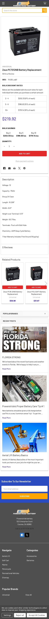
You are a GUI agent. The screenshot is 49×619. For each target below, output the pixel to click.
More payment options (25, 161)
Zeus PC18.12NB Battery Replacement (12, 292)
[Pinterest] (24, 168)
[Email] (9, 168)
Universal (6, 595)
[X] (19, 168)
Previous (3, 283)
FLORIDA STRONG (11, 357)
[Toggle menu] (3, 3)
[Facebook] (4, 168)
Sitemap (5, 577)
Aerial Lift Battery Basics (15, 455)
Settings (7, 615)
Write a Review (8, 74)
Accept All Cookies (37, 615)
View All (28, 595)
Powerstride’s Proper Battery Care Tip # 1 (23, 406)
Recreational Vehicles (10, 573)
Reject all (20, 615)
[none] (24, 40)
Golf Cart (5, 560)
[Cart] (45, 3)
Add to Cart (12, 287)
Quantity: (7, 141)
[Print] (14, 168)
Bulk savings (8, 128)
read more (6, 369)
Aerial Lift (6, 556)
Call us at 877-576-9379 (24, 528)
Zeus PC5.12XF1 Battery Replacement (36, 292)
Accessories (32, 556)
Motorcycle (6, 569)
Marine (4, 564)
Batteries (30, 560)
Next (46, 283)
